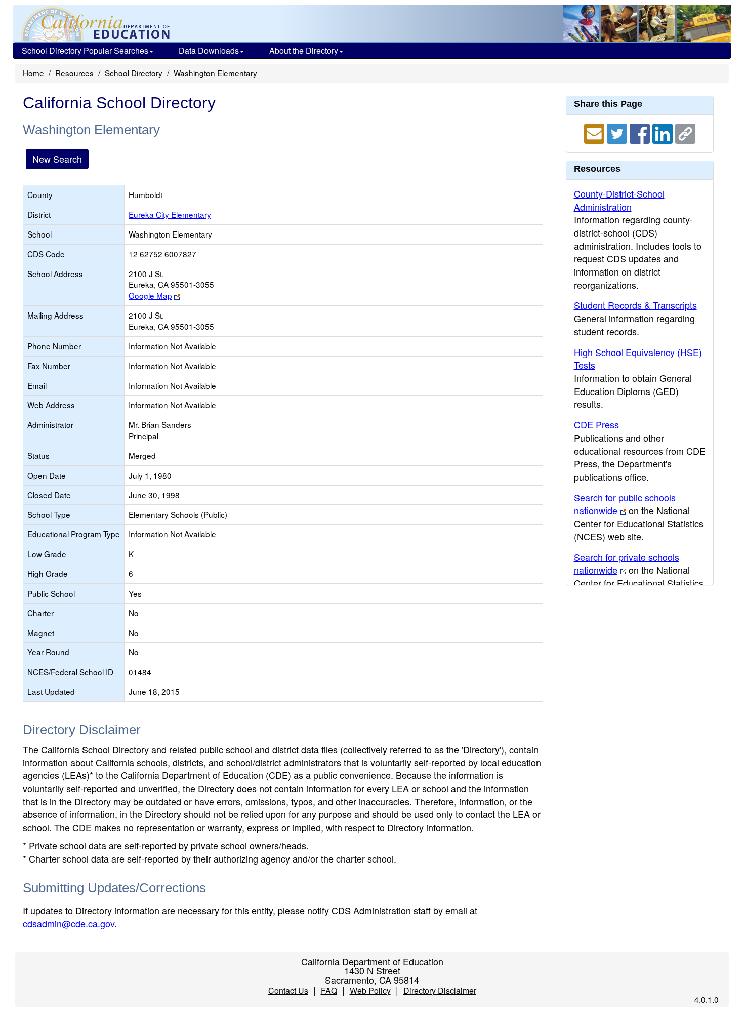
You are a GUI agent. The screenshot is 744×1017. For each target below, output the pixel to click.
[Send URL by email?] (595, 132)
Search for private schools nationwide (626, 563)
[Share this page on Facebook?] (641, 132)
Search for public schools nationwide (625, 504)
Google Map (150, 295)
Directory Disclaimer (439, 990)
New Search (57, 158)
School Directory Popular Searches (85, 50)
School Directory (133, 73)
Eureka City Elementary (170, 214)
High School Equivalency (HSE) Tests (638, 358)
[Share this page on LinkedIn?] (663, 132)
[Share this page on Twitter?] (618, 132)
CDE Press (596, 424)
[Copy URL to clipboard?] (685, 132)
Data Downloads (209, 50)
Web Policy (370, 990)
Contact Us (288, 990)
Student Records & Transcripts (635, 304)
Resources (74, 73)
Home (33, 73)
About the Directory (303, 50)
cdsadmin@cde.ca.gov (68, 923)
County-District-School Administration (619, 200)
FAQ (329, 990)
